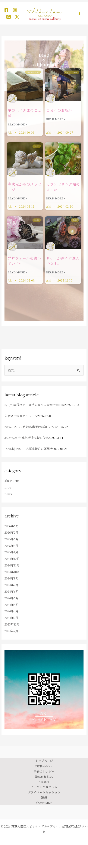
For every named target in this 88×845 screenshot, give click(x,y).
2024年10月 (12, 572)
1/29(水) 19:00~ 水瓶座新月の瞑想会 (28, 448)
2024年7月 (11, 585)
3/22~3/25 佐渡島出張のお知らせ (26, 437)
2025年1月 (11, 552)
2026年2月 (11, 532)
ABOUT (44, 782)
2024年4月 (11, 604)
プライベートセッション (44, 792)
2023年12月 (11, 624)
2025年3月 (11, 545)
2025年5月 (11, 539)
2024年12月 (12, 558)
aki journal (12, 480)
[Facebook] (6, 10)
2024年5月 (11, 598)
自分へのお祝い (59, 110)
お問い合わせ (44, 766)
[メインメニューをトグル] (80, 13)
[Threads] (8, 17)
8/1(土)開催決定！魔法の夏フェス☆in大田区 (34, 405)
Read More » (17, 124)
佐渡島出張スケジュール (20, 416)
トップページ (44, 760)
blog (7, 487)
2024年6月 (11, 591)
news (8, 494)
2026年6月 (11, 526)
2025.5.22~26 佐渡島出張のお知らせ (28, 427)
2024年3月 (11, 611)
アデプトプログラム (44, 787)
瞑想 (44, 797)
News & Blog (44, 776)
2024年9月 (11, 578)
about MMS (44, 802)
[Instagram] (15, 10)
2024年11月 (11, 565)
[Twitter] (17, 17)
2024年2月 (11, 617)
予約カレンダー (44, 771)
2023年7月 (11, 631)
